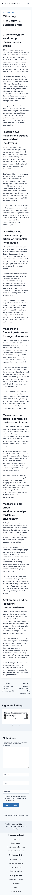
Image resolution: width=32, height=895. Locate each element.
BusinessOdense (16, 867)
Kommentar (7, 746)
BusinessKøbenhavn (16, 863)
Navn (6, 774)
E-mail (6, 783)
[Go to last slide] (5, 716)
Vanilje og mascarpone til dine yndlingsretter (24, 688)
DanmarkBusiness (16, 859)
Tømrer (16, 887)
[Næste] (27, 716)
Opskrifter (10, 12)
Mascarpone (7, 29)
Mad (4, 12)
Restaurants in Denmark (16, 847)
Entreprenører (16, 891)
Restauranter (16, 843)
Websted (7, 792)
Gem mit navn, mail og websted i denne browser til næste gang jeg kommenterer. (15, 798)
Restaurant (16, 839)
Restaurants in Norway (16, 851)
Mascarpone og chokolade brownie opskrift (8, 687)
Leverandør (16, 884)
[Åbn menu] (28, 3)
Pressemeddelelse (16, 880)
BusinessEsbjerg (16, 871)
